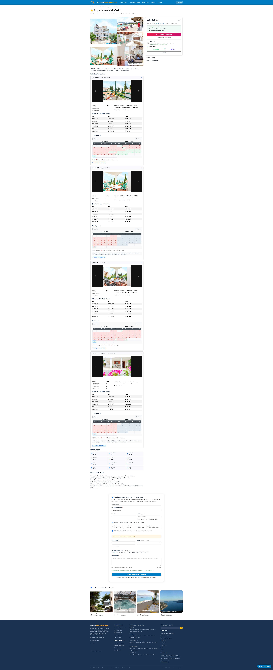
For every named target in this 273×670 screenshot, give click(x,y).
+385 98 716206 (152, 46)
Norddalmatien (134, 640)
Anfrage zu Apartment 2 (100, 257)
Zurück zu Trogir (151, 57)
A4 (156, 23)
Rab (134, 637)
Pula (154, 629)
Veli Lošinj (138, 637)
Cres (131, 635)
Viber (173, 49)
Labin (139, 629)
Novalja (146, 635)
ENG (121, 552)
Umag (137, 631)
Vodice (154, 642)
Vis (137, 650)
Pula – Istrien (164, 645)
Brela (139, 648)
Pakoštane (138, 642)
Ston (154, 654)
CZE (117, 552)
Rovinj (134, 631)
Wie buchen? (165, 661)
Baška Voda (132, 648)
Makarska (146, 648)
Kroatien (92, 7)
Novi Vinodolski (152, 635)
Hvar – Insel (163, 640)
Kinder (143, 540)
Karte (164, 52)
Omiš (150, 648)
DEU (113, 552)
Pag (142, 642)
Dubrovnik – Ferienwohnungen (167, 633)
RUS (137, 552)
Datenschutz (164, 667)
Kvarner (132, 633)
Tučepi (134, 650)
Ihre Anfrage (117, 555)
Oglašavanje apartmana (97, 650)
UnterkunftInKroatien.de (119, 645)
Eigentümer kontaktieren (165, 34)
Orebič (147, 654)
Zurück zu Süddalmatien (153, 60)
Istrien (132, 627)
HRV (142, 552)
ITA (125, 552)
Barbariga (132, 629)
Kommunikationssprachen (120, 550)
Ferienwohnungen (135, 2)
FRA (133, 552)
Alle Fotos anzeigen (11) (136, 63)
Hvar (142, 648)
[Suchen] (181, 628)
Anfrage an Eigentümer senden (137, 574)
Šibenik (144, 642)
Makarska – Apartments (166, 638)
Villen (160, 2)
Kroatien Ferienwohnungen (98, 637)
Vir (152, 642)
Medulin (143, 629)
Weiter (138, 138)
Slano (151, 654)
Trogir (104, 7)
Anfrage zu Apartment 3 (100, 348)
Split (157, 648)
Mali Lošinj (142, 635)
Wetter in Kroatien (118, 632)
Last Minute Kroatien (118, 634)
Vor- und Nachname (117, 507)
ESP (129, 552)
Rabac (131, 631)
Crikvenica (134, 635)
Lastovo (143, 654)
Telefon (141, 514)
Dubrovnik (133, 652)
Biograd (131, 642)
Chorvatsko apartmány (119, 643)
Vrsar (141, 631)
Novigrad (147, 629)
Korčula (139, 654)
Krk (138, 635)
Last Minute (146, 2)
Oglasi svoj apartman (178, 667)
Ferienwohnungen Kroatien (120, 627)
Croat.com (116, 647)
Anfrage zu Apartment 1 (99, 162)
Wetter (154, 2)
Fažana (136, 629)
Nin (134, 642)
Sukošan (149, 642)
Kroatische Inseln (118, 630)
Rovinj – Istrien (164, 642)
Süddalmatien (99, 7)
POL (146, 552)
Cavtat (131, 654)
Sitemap (170, 667)
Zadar (131, 643)
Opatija (131, 637)
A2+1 (163, 23)
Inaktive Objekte (95, 640)
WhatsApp (156, 49)
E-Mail (114, 514)
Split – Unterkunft (164, 635)
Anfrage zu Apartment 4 (100, 445)
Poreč (151, 629)
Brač (136, 648)
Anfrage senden (265, 666)
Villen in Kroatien (117, 637)
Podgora (154, 648)
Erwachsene (115, 540)
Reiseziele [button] (124, 2)
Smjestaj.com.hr (117, 650)
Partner (93, 642)
